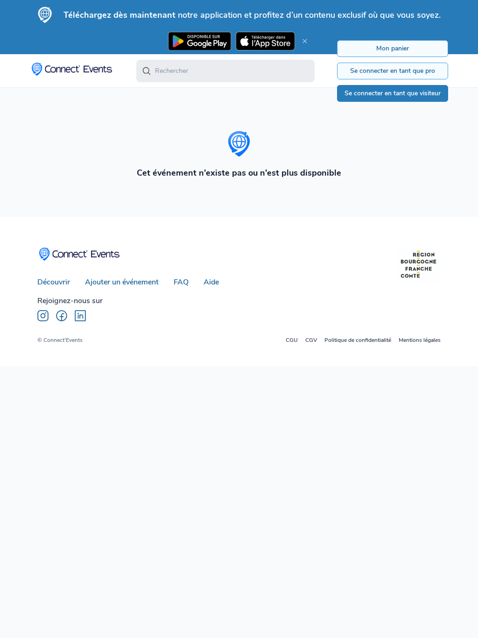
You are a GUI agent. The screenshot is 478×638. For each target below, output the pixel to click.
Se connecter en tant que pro (392, 70)
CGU (292, 340)
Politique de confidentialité (357, 340)
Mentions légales (420, 340)
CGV (311, 340)
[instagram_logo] (43, 315)
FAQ (181, 282)
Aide (211, 282)
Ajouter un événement (122, 282)
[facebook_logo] (61, 315)
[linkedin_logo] (80, 315)
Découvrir (53, 282)
